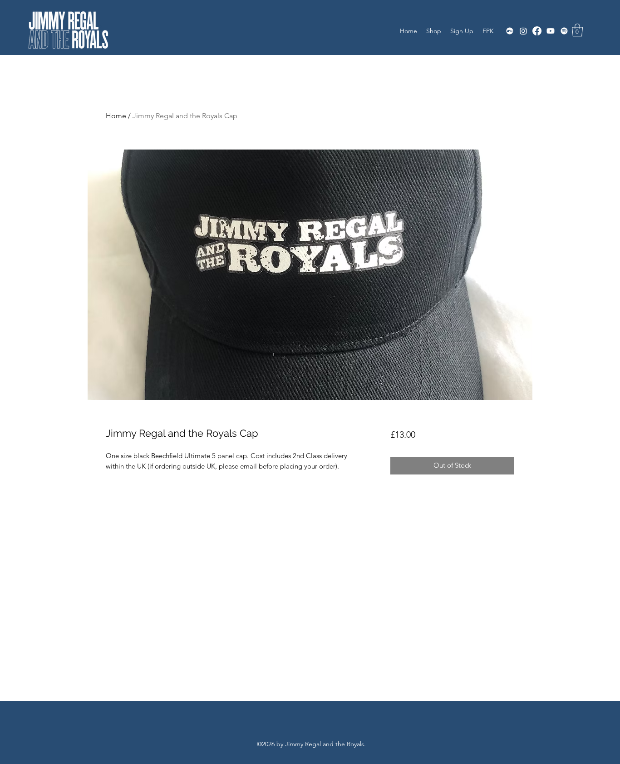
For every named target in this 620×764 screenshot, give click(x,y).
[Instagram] (523, 30)
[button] (577, 30)
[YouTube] (550, 30)
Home (116, 115)
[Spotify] (564, 30)
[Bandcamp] (509, 30)
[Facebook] (536, 30)
